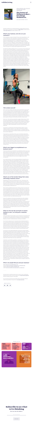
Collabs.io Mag (7, 2)
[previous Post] (23, 359)
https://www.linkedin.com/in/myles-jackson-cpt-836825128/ (15, 267)
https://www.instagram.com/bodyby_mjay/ (12, 266)
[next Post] (9, 359)
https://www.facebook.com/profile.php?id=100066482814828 (15, 265)
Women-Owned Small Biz (19, 10)
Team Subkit (22, 19)
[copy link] (10, 285)
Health (21, 9)
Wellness (24, 9)
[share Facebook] (7, 285)
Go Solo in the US (28, 8)
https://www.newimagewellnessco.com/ (12, 264)
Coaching (18, 8)
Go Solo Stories (18, 9)
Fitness (24, 8)
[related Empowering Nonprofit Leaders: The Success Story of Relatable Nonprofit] (16, 346)
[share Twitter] (4, 285)
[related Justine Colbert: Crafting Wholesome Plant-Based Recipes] (27, 346)
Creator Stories (21, 8)
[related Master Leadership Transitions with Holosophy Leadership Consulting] (6, 346)
